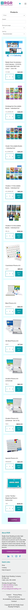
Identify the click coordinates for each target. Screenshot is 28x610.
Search (4, 19)
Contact (14, 601)
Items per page (6, 25)
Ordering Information (13, 551)
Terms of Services (14, 597)
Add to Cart (19, 76)
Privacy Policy (17, 595)
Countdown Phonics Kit (12, 265)
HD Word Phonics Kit (11, 341)
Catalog (4, 567)
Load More (14, 520)
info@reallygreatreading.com (11, 589)
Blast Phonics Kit (10, 303)
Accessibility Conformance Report (14, 599)
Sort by (4, 31)
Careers (8, 595)
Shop (3, 565)
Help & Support (6, 570)
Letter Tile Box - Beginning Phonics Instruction (11, 498)
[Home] (6, 3)
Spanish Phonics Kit (11, 458)
